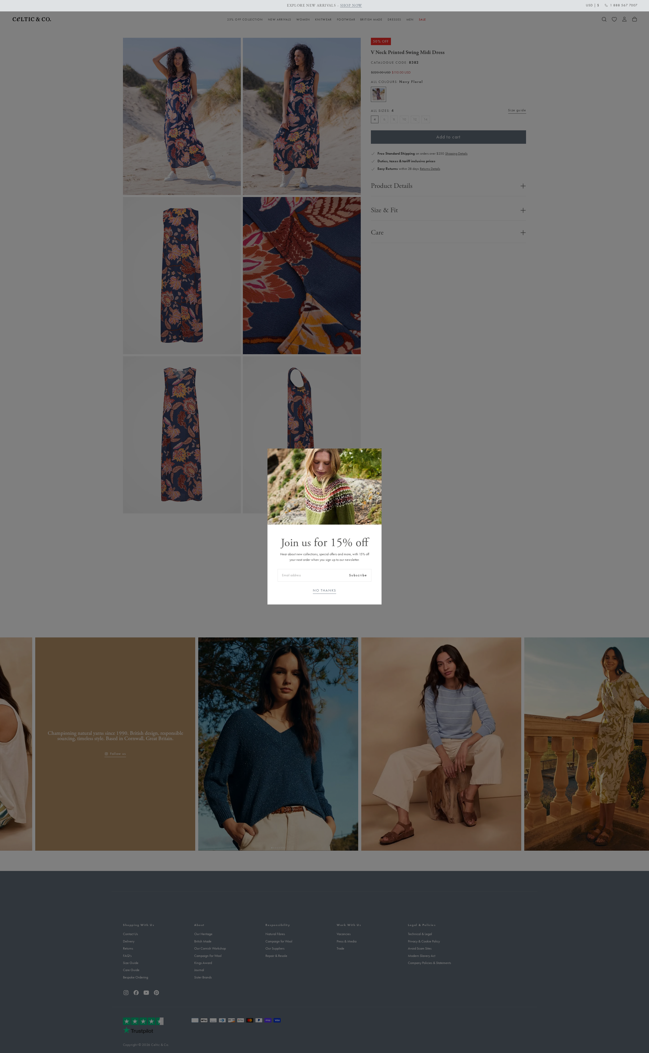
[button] (592, 5)
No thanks (324, 590)
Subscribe (358, 575)
